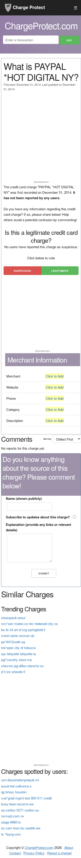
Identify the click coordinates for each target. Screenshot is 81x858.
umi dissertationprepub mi (20, 779)
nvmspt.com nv (12, 816)
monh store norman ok (17, 635)
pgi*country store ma (16, 659)
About (68, 847)
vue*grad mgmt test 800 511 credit (26, 798)
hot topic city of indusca (18, 647)
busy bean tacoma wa (17, 804)
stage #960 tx (11, 822)
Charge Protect (28, 7)
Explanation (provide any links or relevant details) (38, 527)
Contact (15, 853)
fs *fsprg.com (11, 834)
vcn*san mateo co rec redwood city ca (29, 623)
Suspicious (22, 270)
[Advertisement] (40, 138)
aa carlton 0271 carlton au (20, 810)
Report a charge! (59, 853)
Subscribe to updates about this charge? (38, 517)
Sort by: (47, 438)
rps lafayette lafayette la (18, 653)
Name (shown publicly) (24, 498)
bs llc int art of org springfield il (23, 629)
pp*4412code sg (13, 641)
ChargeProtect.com (39, 847)
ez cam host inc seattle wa (20, 828)
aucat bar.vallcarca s (16, 786)
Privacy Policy (34, 853)
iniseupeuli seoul (13, 617)
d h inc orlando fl (13, 671)
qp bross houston (14, 791)
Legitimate (59, 270)
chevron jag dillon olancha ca (22, 665)
